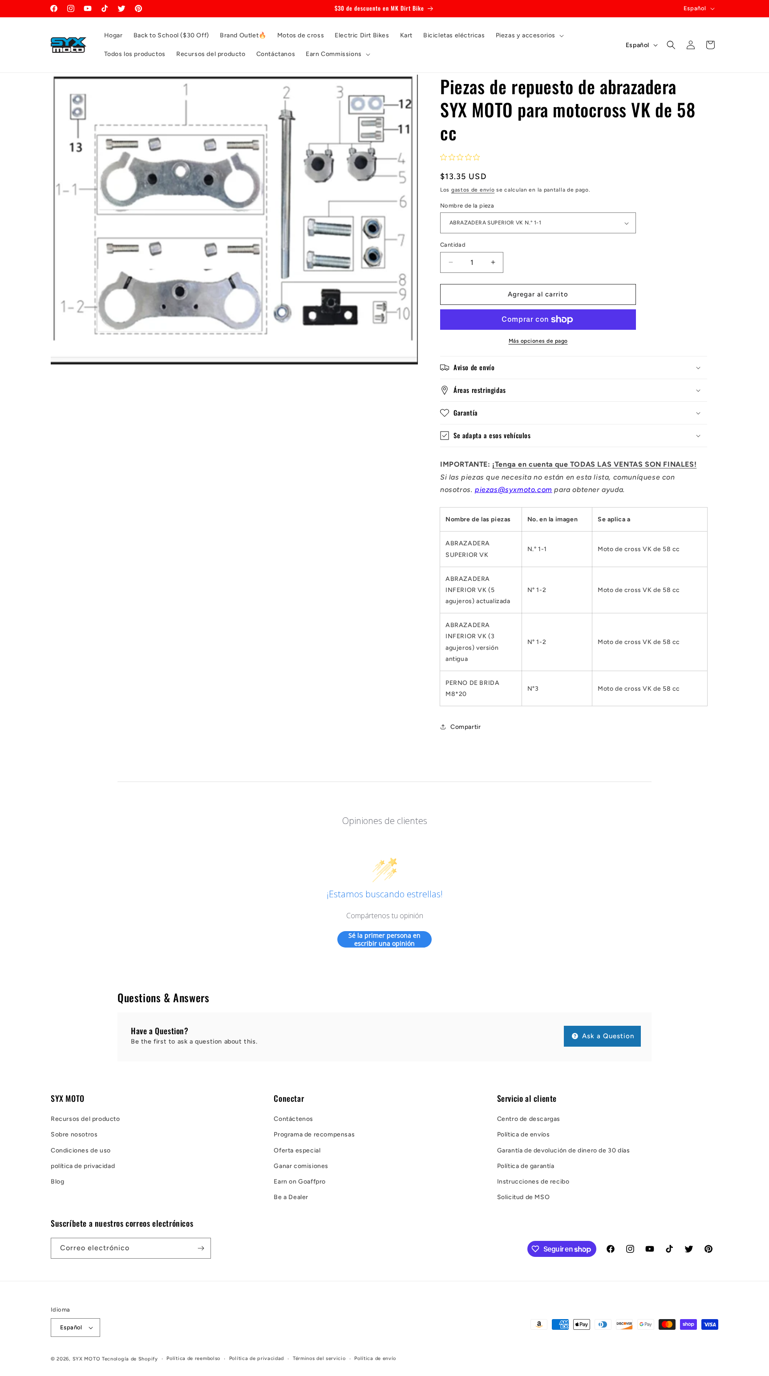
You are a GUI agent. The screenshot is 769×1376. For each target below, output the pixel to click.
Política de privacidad (256, 1358)
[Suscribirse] (200, 1248)
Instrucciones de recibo (533, 1181)
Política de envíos (523, 1134)
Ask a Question (607, 1036)
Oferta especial (297, 1150)
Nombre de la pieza (467, 205)
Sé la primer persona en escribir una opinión (384, 939)
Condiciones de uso (81, 1150)
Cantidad (452, 244)
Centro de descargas (528, 1119)
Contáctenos (293, 1119)
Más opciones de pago (538, 341)
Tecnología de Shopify (130, 1359)
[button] (528, 35)
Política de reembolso (193, 1358)
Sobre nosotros (74, 1134)
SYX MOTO (87, 1359)
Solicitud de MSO (523, 1197)
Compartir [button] (465, 727)
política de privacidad (83, 1166)
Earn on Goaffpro (300, 1181)
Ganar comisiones (301, 1166)
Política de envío (375, 1358)
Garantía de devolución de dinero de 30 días (563, 1150)
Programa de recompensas (314, 1134)
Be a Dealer (291, 1197)
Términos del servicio (319, 1358)
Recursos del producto (85, 1119)
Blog (57, 1181)
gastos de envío (473, 190)
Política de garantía (525, 1166)
